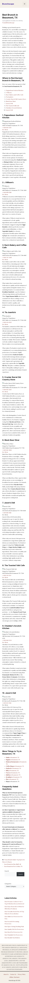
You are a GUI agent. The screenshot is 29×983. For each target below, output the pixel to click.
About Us (6, 974)
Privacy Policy (21, 974)
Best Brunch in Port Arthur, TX (13, 866)
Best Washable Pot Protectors (14, 935)
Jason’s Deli (9, 103)
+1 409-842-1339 (6, 127)
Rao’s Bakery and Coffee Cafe (14, 95)
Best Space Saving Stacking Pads (14, 926)
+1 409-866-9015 (6, 513)
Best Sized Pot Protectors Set (13, 932)
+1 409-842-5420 (6, 389)
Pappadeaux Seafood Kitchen (14, 90)
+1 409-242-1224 (6, 575)
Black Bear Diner (11, 101)
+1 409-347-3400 (7, 257)
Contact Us (13, 974)
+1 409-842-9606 (7, 450)
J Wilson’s (9, 92)
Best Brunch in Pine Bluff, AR (12, 864)
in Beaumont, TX (12, 757)
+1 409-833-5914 (6, 703)
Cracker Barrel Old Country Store (16, 99)
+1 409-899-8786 (6, 192)
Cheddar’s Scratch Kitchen (14, 108)
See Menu (5, 129)
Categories (8, 883)
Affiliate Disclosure (14, 977)
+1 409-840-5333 (7, 640)
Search (7, 871)
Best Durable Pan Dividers (12, 937)
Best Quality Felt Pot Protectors (14, 929)
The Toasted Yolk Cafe (12, 105)
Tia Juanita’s (9, 97)
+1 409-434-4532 (7, 322)
